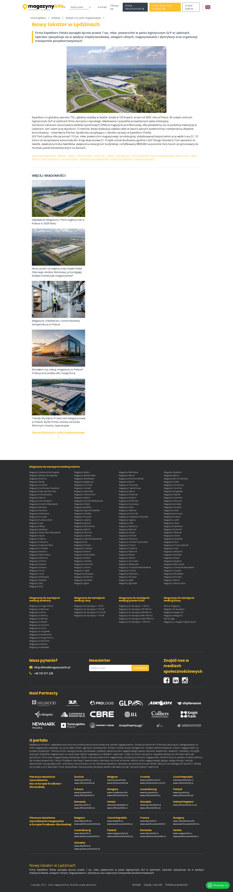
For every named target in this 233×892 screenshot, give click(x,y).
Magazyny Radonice (128, 551)
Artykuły (56, 17)
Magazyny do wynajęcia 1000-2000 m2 (136, 618)
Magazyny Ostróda (127, 535)
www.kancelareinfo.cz (183, 779)
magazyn (72, 155)
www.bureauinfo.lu (149, 792)
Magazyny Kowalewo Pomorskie (133, 516)
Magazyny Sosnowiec (128, 561)
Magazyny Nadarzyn (38, 529)
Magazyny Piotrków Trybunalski (133, 541)
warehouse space (85, 155)
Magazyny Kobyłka (82, 513)
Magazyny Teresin (82, 567)
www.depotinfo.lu (82, 833)
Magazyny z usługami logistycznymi (180, 621)
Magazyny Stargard (172, 561)
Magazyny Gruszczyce (129, 504)
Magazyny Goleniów (173, 497)
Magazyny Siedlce (82, 557)
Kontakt (102, 7)
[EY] (160, 725)
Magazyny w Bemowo (39, 609)
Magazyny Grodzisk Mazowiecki (43, 504)
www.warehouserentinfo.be (87, 823)
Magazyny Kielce (171, 510)
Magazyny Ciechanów (174, 484)
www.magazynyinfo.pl (117, 833)
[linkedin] (177, 679)
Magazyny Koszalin (83, 516)
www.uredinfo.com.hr (150, 779)
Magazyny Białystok (172, 472)
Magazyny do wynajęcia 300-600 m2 (135, 612)
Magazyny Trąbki (82, 570)
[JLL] (131, 714)
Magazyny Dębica (127, 491)
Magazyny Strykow (37, 564)
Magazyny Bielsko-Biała (84, 475)
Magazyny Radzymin (173, 551)
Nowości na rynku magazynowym (83, 17)
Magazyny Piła (80, 541)
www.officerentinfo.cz (183, 782)
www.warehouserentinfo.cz (120, 823)
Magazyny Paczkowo (173, 538)
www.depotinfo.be (83, 820)
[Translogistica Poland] (72, 725)
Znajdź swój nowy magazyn (162, 7)
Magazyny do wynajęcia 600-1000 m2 (136, 615)
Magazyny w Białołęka (39, 647)
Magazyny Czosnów (173, 488)
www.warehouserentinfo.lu (87, 836)
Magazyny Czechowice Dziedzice (44, 488)
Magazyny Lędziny (82, 519)
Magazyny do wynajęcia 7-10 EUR (89, 609)
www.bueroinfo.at (82, 779)
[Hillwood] (43, 702)
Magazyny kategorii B (173, 612)
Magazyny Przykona (128, 548)
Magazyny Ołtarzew (172, 532)
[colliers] (160, 714)
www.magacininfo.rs (182, 833)
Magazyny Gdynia (37, 497)
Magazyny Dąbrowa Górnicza (42, 491)
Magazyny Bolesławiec (84, 478)
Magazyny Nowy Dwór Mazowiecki (44, 532)
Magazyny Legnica (127, 519)
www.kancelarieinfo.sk (150, 804)
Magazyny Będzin (82, 472)
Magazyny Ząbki (126, 580)
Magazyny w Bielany (38, 644)
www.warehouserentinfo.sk (87, 848)
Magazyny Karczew (172, 507)
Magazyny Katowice (38, 510)
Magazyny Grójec (82, 504)
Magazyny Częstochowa (130, 488)
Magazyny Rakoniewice (39, 554)
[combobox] (80, 7)
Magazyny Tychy (36, 573)
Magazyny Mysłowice (173, 526)
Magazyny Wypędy (37, 580)
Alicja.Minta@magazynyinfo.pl (52, 667)
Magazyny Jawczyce (38, 507)
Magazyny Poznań (127, 545)
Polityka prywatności (176, 884)
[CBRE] (101, 714)
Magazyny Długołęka (173, 491)
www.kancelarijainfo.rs (117, 804)
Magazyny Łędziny (82, 523)
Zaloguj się (114, 7)
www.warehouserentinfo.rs (186, 836)
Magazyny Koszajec (38, 516)
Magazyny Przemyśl (83, 548)
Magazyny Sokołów (83, 561)
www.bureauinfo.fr (83, 792)
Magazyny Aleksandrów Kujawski (44, 472)
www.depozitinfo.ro (149, 833)
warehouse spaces (69, 159)
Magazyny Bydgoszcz (84, 481)
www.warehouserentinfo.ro (153, 836)
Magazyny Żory (36, 586)
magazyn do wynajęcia (144, 159)
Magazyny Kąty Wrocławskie (87, 510)
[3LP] (72, 702)
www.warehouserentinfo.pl (120, 836)
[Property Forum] (101, 725)
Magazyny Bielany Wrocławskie (43, 475)
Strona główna (38, 17)
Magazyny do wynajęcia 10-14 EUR (90, 612)
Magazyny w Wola (37, 612)
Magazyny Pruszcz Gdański (176, 545)
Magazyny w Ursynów (39, 625)
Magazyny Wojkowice (39, 576)
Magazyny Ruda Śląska (84, 554)
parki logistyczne (123, 155)
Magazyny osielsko (82, 535)
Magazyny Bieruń (127, 475)
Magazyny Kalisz (126, 507)
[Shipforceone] (189, 702)
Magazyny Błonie (171, 475)
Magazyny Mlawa (37, 526)
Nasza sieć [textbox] (77, 7)
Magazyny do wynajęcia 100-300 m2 (135, 609)
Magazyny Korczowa (173, 513)
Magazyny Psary (171, 548)
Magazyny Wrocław (172, 576)
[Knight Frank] (189, 714)
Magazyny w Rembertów (40, 634)
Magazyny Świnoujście (174, 564)
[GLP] (131, 702)
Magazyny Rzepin (127, 554)
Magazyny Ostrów (172, 535)
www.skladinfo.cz (115, 820)
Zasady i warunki (153, 884)
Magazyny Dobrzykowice (40, 494)
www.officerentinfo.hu (117, 795)
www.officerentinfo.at (84, 782)
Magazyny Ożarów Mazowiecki (88, 538)
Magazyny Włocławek (173, 573)
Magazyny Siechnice (38, 557)
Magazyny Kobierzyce (39, 513)
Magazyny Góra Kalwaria (40, 500)
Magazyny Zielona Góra (174, 583)
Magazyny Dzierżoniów (84, 494)
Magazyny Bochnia (38, 478)
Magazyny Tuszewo (172, 570)
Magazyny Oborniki (83, 532)
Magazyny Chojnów (38, 484)
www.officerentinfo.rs (117, 807)
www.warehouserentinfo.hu (186, 823)
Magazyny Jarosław (172, 504)
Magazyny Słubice (127, 557)
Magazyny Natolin (82, 529)
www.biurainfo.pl (181, 792)
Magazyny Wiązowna (128, 573)
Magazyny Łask (36, 523)
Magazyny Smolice (37, 561)
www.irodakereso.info (117, 792)
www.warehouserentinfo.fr (152, 823)
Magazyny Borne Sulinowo (176, 478)
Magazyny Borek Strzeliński (131, 478)
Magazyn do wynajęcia (174, 609)
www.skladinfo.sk (82, 845)
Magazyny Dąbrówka (83, 491)
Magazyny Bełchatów (128, 472)
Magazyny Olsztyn (127, 532)
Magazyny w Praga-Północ (41, 637)
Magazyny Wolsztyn (128, 576)
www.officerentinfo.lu (150, 795)
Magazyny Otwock (37, 538)
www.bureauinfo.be (116, 779)
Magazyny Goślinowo (128, 500)
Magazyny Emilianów (128, 494)
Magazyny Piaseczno (38, 541)
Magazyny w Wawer (38, 621)
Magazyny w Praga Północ (41, 605)
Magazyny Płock (171, 541)
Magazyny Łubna (171, 523)
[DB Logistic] (43, 714)
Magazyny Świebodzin (129, 564)
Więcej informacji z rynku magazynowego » (58, 434)
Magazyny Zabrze (172, 580)
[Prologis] (101, 702)
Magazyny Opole (37, 535)
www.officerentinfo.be (117, 782)
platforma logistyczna (50, 159)
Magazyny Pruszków (38, 548)
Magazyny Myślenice (128, 526)
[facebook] (168, 679)
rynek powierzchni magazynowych (94, 159)
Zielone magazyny (172, 605)
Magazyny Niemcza (127, 529)
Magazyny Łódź (126, 523)
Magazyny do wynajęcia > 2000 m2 (134, 621)
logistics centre (182, 155)
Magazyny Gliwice (82, 497)
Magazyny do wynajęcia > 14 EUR (89, 615)
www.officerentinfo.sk (150, 807)
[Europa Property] (131, 725)
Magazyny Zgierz (81, 583)
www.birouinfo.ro (82, 804)
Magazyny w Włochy (38, 615)
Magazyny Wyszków (83, 580)
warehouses (99, 155)
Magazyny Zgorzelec (128, 583)
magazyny (61, 155)
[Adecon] (160, 702)
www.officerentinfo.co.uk (185, 804)
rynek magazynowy (140, 155)
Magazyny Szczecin (38, 567)
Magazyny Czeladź (82, 488)
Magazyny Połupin (82, 545)
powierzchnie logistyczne (122, 159)
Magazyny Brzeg (36, 481)
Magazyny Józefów (82, 507)
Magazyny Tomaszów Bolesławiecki (135, 567)
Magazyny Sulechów (83, 564)
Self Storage (169, 618)
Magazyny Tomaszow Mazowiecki (179, 567)
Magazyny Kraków (172, 516)
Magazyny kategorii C (173, 615)
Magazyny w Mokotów (39, 640)
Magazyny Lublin (171, 519)
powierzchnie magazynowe (162, 155)
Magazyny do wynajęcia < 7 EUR (88, 605)
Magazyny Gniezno (127, 497)
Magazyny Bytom (126, 481)
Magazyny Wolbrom (83, 576)
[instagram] (185, 679)
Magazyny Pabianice (128, 538)
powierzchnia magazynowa (44, 155)
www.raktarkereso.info (183, 820)
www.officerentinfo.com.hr (152, 782)
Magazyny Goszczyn (173, 500)
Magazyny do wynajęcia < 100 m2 (134, 605)
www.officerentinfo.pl (183, 795)
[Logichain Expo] (189, 725)
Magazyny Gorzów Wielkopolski (88, 500)
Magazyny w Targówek (39, 631)
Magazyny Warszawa (83, 573)
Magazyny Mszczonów (84, 526)
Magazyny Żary (36, 583)
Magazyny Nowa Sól (173, 529)
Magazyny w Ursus (37, 628)
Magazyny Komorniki (128, 513)
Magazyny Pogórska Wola (41, 545)
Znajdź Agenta (189, 7)
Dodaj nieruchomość (133, 7)
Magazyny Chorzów (83, 484)
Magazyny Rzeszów (172, 554)
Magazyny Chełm (171, 481)
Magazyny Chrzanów (128, 484)
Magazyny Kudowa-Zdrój (40, 519)
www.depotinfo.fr (148, 820)
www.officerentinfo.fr (84, 795)
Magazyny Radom (82, 551)
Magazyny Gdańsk (172, 494)
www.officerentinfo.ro (84, 807)
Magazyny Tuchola (127, 570)
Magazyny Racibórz (38, 551)
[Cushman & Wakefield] (72, 714)
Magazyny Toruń (37, 570)
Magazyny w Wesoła (38, 618)
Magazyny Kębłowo (128, 510)
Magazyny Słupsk (171, 557)
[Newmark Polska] (43, 725)
